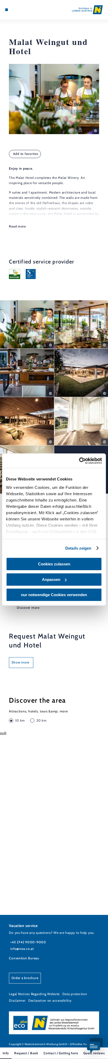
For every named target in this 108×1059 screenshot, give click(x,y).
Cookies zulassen (54, 564)
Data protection (74, 994)
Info (6, 1053)
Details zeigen (78, 548)
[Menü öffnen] (6, 9)
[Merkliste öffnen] (18, 9)
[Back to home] (87, 9)
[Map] (14, 9)
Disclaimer (17, 1000)
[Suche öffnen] (22, 9)
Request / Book (26, 1053)
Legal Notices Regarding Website (34, 994)
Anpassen (51, 579)
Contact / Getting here (61, 1053)
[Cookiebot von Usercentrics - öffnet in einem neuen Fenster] (79, 460)
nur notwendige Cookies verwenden (54, 594)
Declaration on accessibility (50, 1000)
